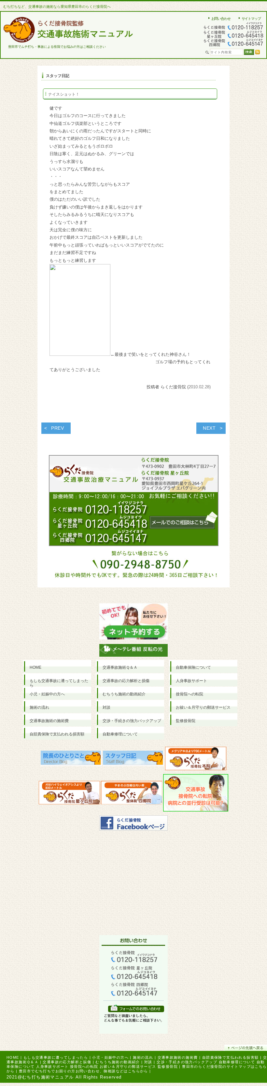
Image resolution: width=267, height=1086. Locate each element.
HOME (13, 1057)
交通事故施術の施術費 (178, 1057)
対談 (148, 1062)
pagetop (245, 1048)
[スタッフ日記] (133, 760)
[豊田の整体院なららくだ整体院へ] (131, 794)
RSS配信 (257, 52)
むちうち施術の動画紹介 (117, 1062)
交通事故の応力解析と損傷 (67, 1062)
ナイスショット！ (63, 94)
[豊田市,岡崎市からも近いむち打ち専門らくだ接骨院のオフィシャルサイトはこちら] (195, 760)
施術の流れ (143, 1057)
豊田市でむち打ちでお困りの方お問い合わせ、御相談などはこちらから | (85, 1071)
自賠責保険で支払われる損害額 (230, 1057)
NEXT (209, 428)
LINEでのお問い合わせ (136, 1008)
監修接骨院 (168, 1066)
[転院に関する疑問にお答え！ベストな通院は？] (195, 794)
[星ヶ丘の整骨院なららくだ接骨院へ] (69, 794)
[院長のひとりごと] (71, 760)
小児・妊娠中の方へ (110, 1057)
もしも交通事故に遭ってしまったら (55, 1057)
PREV (57, 428)
